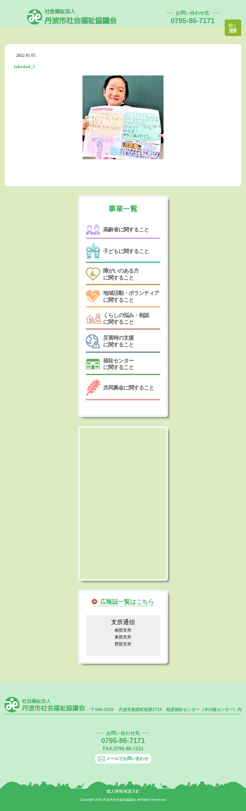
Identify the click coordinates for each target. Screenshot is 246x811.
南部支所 (123, 630)
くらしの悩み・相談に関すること (126, 318)
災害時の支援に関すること (118, 341)
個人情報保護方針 (123, 791)
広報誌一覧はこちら (127, 601)
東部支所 (123, 637)
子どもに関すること (126, 251)
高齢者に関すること (126, 230)
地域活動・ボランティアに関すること (131, 296)
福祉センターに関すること (118, 364)
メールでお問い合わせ (127, 758)
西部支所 (123, 644)
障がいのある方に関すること (121, 274)
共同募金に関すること (128, 388)
